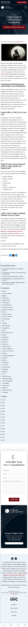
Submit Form (14, 499)
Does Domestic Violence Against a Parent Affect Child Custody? (13, 283)
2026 (3, 400)
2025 (3, 402)
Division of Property (7, 309)
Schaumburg (13, 575)
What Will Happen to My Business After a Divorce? (13, 279)
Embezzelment (6, 325)
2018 (2, 423)
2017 (3, 426)
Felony (4, 330)
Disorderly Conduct (7, 307)
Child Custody (6, 300)
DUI (3, 321)
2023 (3, 408)
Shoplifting (5, 369)
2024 (3, 405)
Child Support (6, 302)
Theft (3, 374)
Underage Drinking (7, 378)
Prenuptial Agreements (8, 355)
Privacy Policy (14, 608)
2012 (2, 440)
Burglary (4, 296)
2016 (3, 428)
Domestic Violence (7, 316)
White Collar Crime (7, 390)
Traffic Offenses (6, 376)
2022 (3, 411)
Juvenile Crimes (6, 346)
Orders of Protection (8, 351)
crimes (3, 74)
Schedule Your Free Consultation (14, 27)
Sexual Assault (6, 367)
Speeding (4, 371)
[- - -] (25, 7)
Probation (5, 358)
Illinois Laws (5, 344)
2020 (3, 417)
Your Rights (5, 392)
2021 (2, 414)
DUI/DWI (4, 323)
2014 (3, 434)
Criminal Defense (6, 305)
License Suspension (7, 348)
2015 (3, 431)
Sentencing (5, 362)
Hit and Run (5, 339)
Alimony (4, 291)
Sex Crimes (5, 365)
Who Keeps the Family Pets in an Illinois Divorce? (12, 269)
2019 (3, 420)
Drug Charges (6, 319)
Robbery (4, 360)
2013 (2, 437)
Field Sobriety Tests (7, 332)
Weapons (4, 388)
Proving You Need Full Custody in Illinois (12, 276)
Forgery (4, 335)
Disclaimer (14, 604)
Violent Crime (20, 41)
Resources (14, 612)
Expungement (6, 328)
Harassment (5, 337)
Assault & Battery (7, 293)
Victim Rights (5, 383)
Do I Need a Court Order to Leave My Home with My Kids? (14, 273)
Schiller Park (21, 575)
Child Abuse (5, 298)
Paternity (4, 353)
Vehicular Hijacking (7, 381)
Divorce (4, 312)
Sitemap (14, 615)
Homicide (4, 342)
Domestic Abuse (6, 314)
